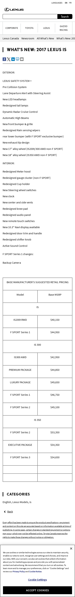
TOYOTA (29, 28)
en (66, 3)
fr (70, 3)
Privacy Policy (19, 571)
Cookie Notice (35, 571)
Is (30, 502)
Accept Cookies (37, 590)
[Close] (71, 548)
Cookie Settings (37, 579)
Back (10, 511)
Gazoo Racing (64, 28)
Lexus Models (20, 502)
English (7, 502)
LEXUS (46, 28)
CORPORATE (11, 28)
